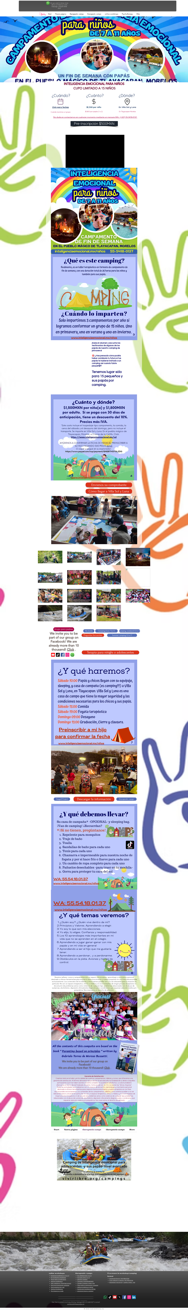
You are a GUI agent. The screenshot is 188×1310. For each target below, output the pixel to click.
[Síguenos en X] (119, 1297)
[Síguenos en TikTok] (58, 655)
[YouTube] (115, 1297)
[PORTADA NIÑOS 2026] (89, 77)
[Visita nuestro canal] (53, 655)
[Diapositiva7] (98, 77)
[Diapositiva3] (91, 77)
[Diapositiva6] (96, 77)
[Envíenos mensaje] (105, 1297)
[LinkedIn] (134, 1297)
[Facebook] (63, 655)
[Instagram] (67, 655)
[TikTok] (110, 1297)
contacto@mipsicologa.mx (75, 1304)
